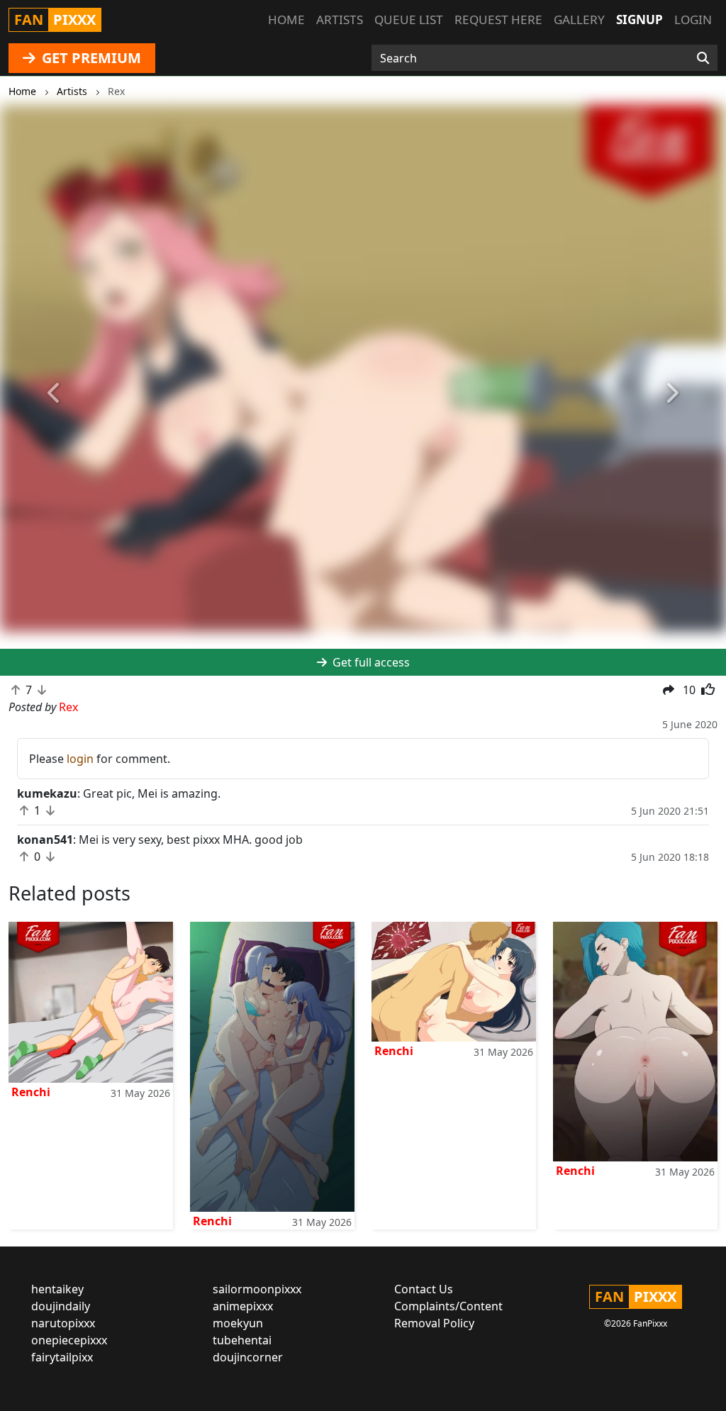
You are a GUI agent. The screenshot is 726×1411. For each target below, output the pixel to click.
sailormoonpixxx (257, 1289)
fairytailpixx (62, 1357)
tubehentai (242, 1340)
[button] (54, 393)
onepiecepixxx (69, 1340)
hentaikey (57, 1289)
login (80, 758)
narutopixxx (63, 1323)
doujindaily (60, 1306)
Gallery (579, 19)
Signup (639, 19)
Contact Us (423, 1289)
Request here (498, 19)
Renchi (30, 1092)
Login (693, 19)
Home (286, 19)
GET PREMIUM (89, 57)
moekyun (238, 1323)
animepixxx (243, 1306)
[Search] (702, 58)
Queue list (408, 19)
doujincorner (248, 1357)
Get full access (370, 662)
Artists (339, 19)
